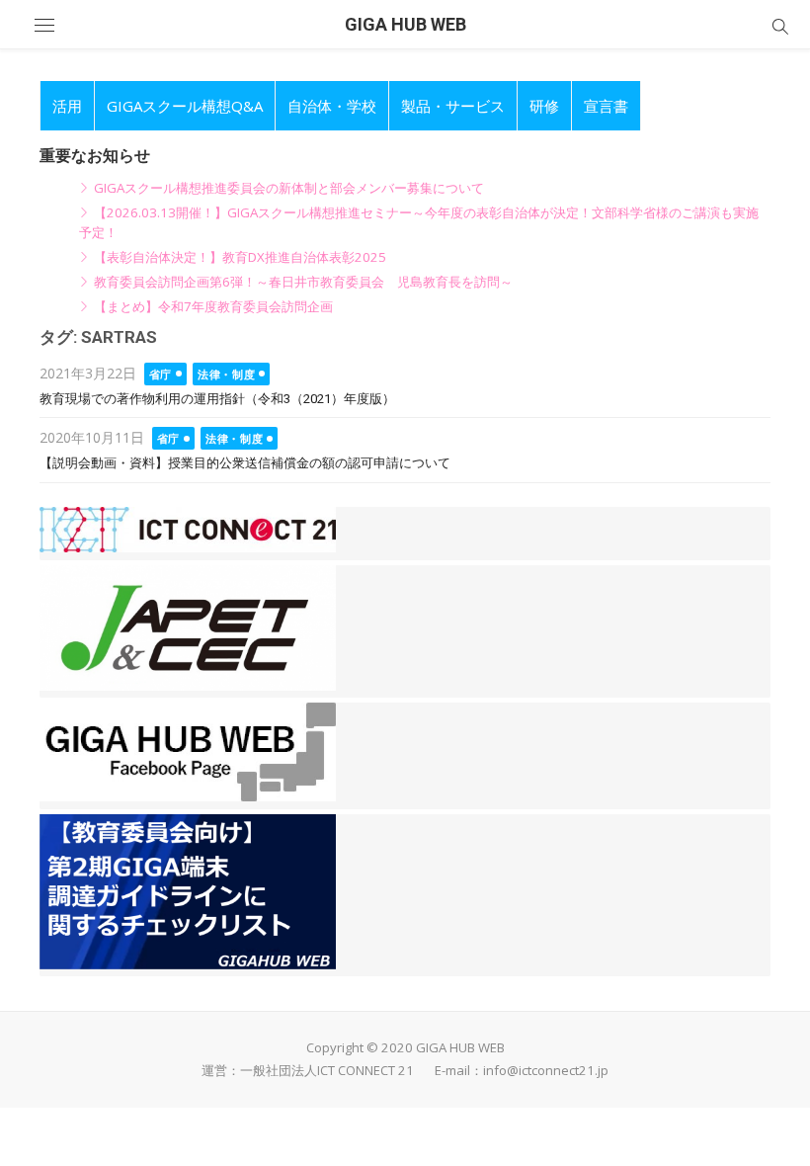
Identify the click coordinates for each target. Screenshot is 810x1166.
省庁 (160, 374)
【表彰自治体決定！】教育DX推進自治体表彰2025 (240, 257)
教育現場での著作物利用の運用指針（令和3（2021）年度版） (217, 398)
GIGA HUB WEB (405, 24)
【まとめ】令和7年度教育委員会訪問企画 (213, 306)
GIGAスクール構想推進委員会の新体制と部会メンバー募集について (289, 188)
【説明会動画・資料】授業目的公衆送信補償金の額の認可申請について (245, 463)
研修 (544, 106)
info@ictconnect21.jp (545, 1070)
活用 (67, 106)
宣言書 (606, 106)
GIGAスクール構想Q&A (185, 106)
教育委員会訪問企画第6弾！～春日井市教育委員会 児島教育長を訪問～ (303, 282)
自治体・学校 (331, 106)
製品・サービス (453, 106)
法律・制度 (226, 374)
